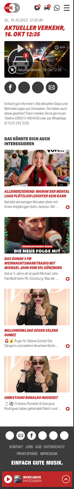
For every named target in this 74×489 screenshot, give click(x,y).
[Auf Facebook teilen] (10, 87)
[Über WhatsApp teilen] (38, 87)
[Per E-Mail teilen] (52, 87)
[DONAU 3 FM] (12, 8)
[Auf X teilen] (24, 87)
